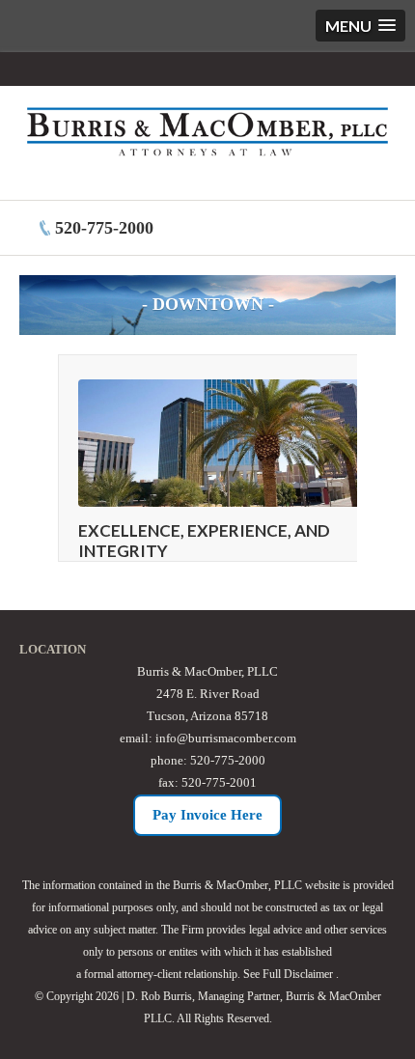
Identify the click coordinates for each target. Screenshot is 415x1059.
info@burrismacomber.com (225, 738)
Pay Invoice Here (207, 814)
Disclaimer (308, 974)
